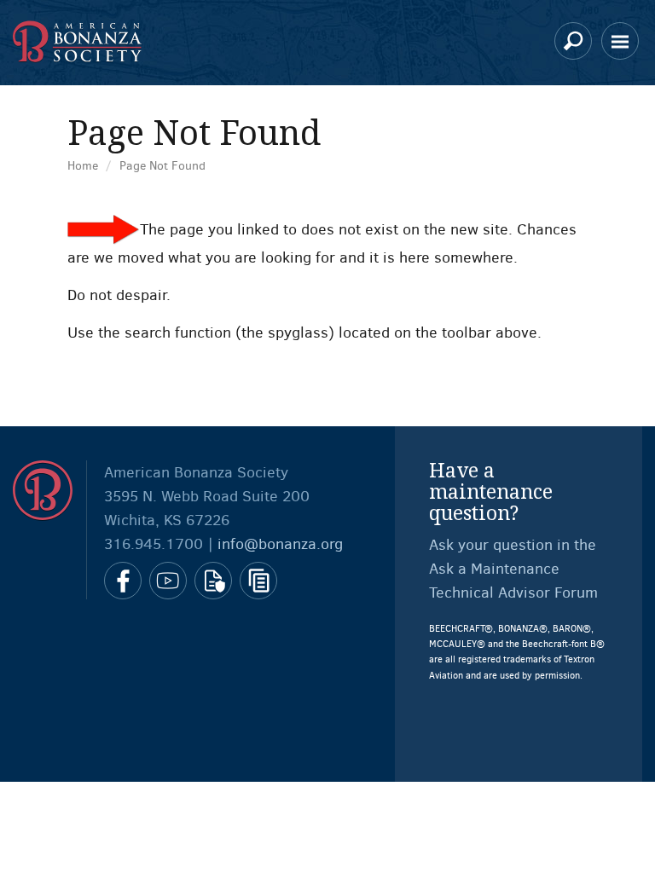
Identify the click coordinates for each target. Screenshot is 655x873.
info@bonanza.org (280, 544)
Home (82, 166)
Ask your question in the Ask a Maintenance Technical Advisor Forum (513, 569)
